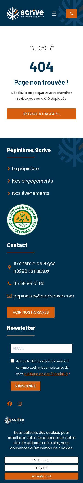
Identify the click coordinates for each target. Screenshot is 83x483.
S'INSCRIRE (25, 386)
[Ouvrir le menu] (54, 13)
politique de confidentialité (46, 374)
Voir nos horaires (31, 312)
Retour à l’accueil (41, 113)
